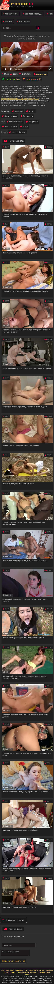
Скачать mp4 (41, 74)
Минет (32, 111)
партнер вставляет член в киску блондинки (20, 99)
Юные (25, 126)
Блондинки (28, 116)
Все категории (11, 14)
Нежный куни (11, 126)
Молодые (19, 111)
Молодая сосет (16, 122)
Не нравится (31, 79)
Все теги (8, 21)
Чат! (51, 14)
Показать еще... (16, 920)
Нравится (9, 79)
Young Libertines (19, 132)
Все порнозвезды (33, 14)
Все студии (24, 21)
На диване (33, 122)
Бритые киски (11, 116)
